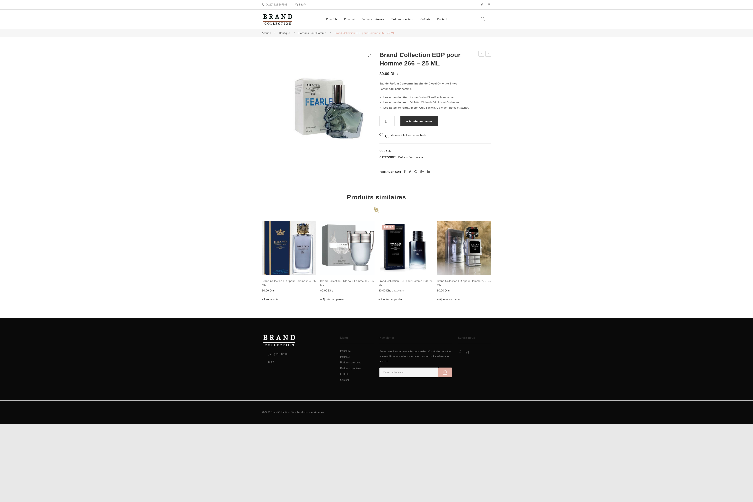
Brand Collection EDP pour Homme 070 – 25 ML (488, 54)
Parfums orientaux (350, 368)
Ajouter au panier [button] (333, 299)
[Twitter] (409, 172)
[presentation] (254, 262)
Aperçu (307, 266)
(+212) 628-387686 (276, 4)
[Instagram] (489, 4)
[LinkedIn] (428, 172)
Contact (344, 380)
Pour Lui (345, 356)
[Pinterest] (415, 172)
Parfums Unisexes (350, 362)
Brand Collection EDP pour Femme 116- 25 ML (347, 282)
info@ (302, 4)
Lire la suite (271, 299)
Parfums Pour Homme (312, 32)
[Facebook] (482, 4)
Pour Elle (345, 350)
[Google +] (422, 172)
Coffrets (344, 374)
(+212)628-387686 (278, 354)
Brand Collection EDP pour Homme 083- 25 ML (481, 54)
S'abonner (445, 372)
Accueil (266, 32)
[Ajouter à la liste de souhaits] (308, 229)
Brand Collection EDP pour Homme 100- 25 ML (405, 282)
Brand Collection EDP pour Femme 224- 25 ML (289, 282)
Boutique (284, 32)
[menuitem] (331, 19)
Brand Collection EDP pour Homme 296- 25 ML (464, 282)
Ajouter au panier (420, 121)
